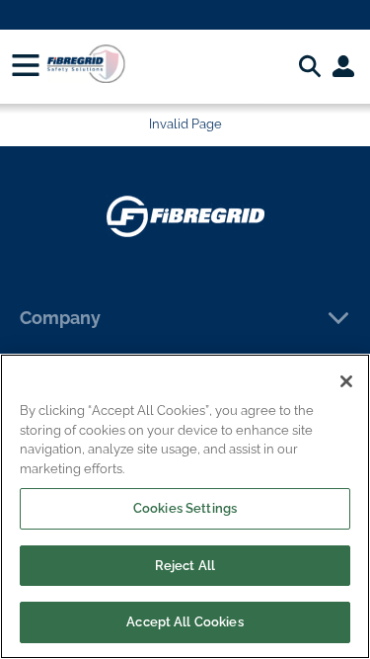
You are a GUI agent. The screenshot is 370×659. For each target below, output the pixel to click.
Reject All (185, 565)
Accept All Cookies (184, 622)
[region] (185, 506)
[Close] (346, 381)
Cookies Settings (185, 508)
